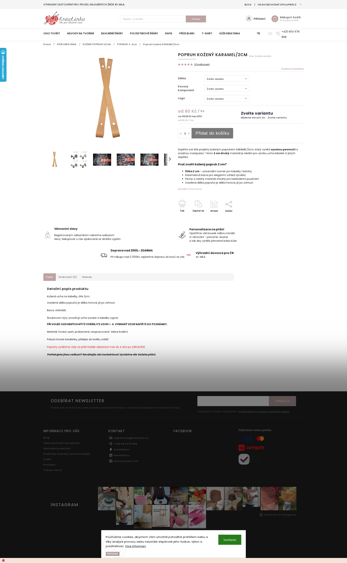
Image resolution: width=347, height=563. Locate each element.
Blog (248, 4)
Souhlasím (229, 539)
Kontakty (49, 464)
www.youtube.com (126, 461)
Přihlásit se (282, 401)
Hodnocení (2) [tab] (68, 277)
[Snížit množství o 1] (180, 133)
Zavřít (291, 217)
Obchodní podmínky (57, 448)
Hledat (196, 19)
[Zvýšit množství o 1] (188, 133)
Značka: (292, 68)
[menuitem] (53, 33)
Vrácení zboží (52, 470)
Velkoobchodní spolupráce (277, 4)
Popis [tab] (49, 277)
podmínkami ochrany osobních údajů (264, 411)
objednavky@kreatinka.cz (131, 438)
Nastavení (112, 553)
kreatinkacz (122, 455)
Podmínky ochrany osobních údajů (66, 453)
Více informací (135, 546)
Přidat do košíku (212, 133)
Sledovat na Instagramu (280, 514)
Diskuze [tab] (87, 277)
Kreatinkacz (122, 449)
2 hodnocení (202, 64)
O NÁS (47, 459)
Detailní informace (190, 189)
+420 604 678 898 (125, 443)
